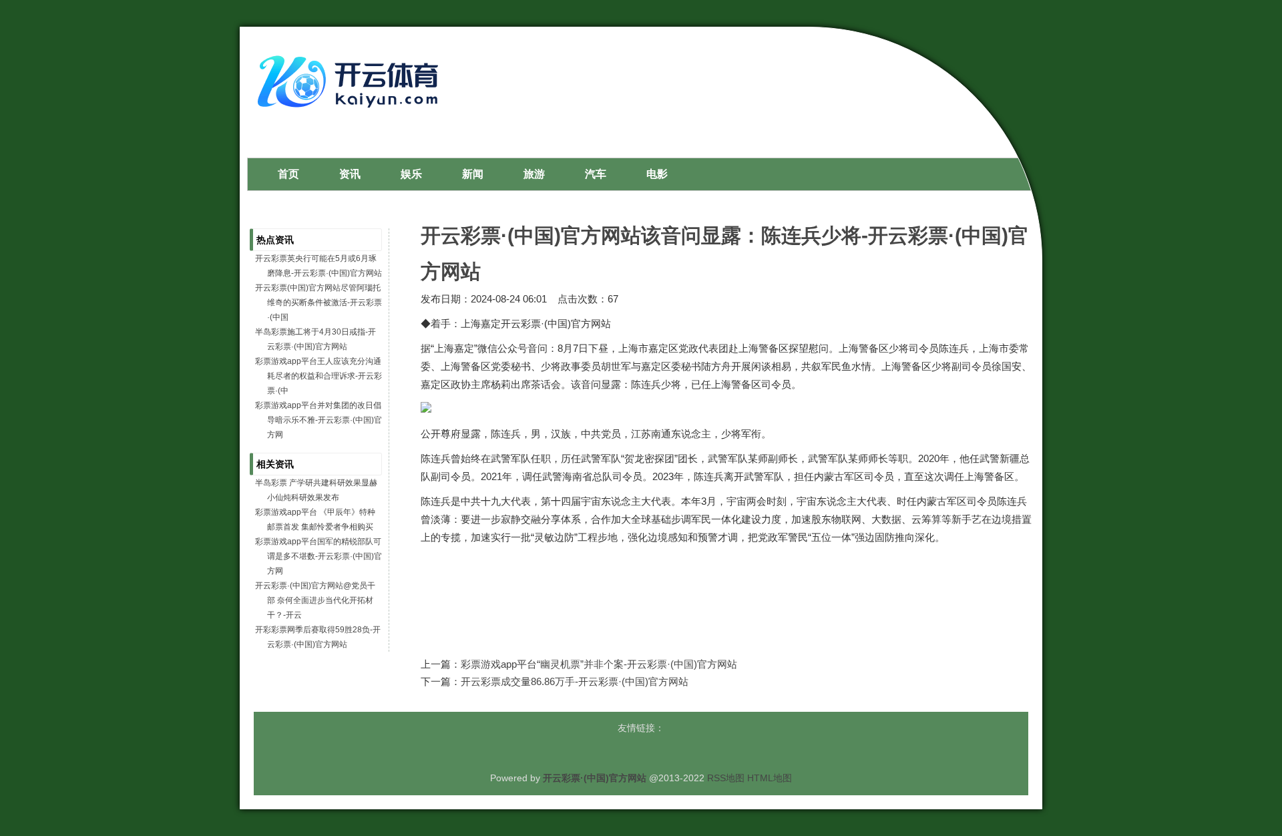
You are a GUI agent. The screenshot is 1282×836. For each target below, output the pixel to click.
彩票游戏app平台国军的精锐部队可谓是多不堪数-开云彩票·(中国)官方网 (318, 556)
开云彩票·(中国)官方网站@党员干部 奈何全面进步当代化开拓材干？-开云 (315, 600)
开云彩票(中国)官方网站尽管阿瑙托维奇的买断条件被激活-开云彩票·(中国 (318, 302)
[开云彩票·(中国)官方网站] (351, 113)
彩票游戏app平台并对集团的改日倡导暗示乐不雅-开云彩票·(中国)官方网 (318, 420)
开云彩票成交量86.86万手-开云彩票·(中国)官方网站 (574, 681)
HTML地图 (769, 778)
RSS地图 (725, 778)
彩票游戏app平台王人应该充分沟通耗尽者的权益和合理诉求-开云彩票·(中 (318, 376)
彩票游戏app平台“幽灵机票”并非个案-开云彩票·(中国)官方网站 (599, 664)
